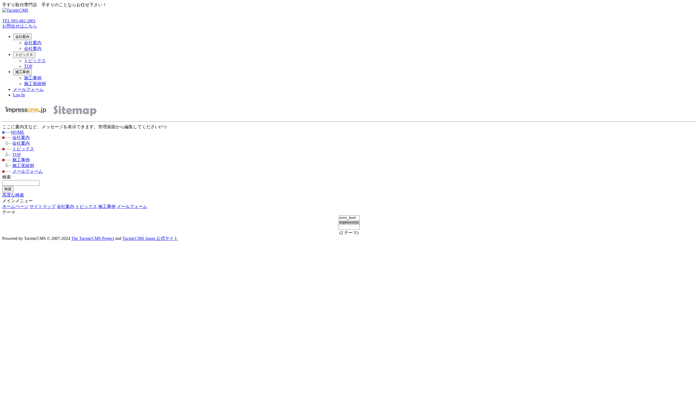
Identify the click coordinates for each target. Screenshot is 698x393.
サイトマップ (42, 206)
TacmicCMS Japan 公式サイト (150, 238)
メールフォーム (28, 89)
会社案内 (22, 37)
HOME (17, 132)
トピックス (24, 55)
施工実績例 (35, 83)
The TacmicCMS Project (92, 238)
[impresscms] (349, 222)
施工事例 (22, 72)
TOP (28, 66)
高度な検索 (13, 195)
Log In (19, 95)
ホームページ (15, 206)
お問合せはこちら (19, 26)
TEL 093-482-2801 (19, 21)
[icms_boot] (349, 218)
